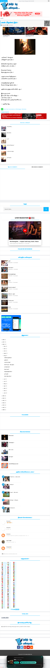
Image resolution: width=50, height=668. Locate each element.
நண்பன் (9, 307)
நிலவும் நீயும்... (9, 132)
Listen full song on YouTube (29, 662)
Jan (4, 393)
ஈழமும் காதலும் (8, 540)
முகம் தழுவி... (9, 157)
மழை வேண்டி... (9, 126)
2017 (3, 342)
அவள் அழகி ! (11, 456)
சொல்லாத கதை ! (11, 300)
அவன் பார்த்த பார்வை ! (7, 376)
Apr (4, 386)
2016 (3, 344)
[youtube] (28, 647)
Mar (5, 388)
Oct (4, 351)
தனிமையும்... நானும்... (11, 293)
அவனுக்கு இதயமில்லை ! (8, 371)
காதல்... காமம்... (11, 449)
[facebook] (18, 647)
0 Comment (10, 25)
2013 (3, 400)
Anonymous (8, 521)
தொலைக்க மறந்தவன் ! (12, 287)
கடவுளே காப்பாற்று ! (10, 151)
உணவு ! (9, 280)
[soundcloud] (31, 647)
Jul (4, 379)
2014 (3, 398)
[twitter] (21, 647)
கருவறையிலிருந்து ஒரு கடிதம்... (14, 463)
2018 (3, 339)
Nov (4, 348)
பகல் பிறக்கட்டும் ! (7, 366)
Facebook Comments (37, 167)
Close (1, 667)
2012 (3, 402)
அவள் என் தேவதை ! (10, 145)
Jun (4, 381)
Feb (4, 390)
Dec (5, 346)
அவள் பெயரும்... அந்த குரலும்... (9, 364)
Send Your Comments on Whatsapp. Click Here (14, 109)
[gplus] (25, 647)
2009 (3, 409)
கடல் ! (8, 139)
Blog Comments (13, 167)
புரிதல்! (9, 260)
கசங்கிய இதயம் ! (11, 442)
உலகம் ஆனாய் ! (10, 267)
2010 (3, 407)
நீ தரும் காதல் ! (6, 369)
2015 (3, 395)
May (5, 383)
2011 (3, 405)
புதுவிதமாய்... (6, 360)
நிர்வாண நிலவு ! (11, 435)
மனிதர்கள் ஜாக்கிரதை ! (8, 357)
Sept (5, 353)
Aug (5, 355)
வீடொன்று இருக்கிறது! (12, 274)
